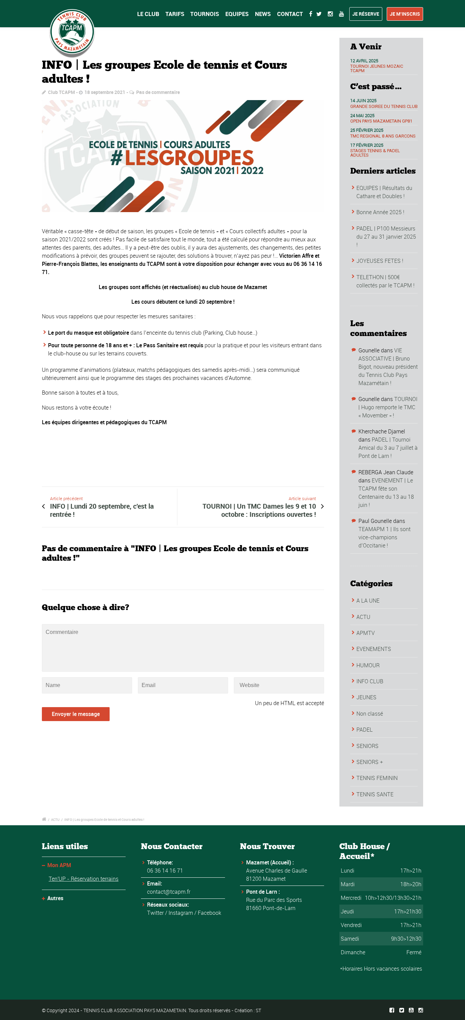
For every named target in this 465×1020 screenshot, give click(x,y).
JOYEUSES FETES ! (379, 261)
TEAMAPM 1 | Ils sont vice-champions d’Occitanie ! (384, 537)
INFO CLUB (369, 681)
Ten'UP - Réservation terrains (83, 878)
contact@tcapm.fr (168, 891)
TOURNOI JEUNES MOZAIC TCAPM (376, 68)
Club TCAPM (61, 92)
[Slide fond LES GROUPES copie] (183, 156)
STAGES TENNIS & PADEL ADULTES (375, 153)
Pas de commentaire (158, 92)
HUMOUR (368, 665)
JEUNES (366, 697)
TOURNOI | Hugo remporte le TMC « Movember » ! (387, 407)
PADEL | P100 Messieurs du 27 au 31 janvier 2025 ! (386, 237)
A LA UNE (368, 600)
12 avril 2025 (364, 61)
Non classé (369, 713)
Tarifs (175, 14)
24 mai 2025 (362, 115)
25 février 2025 (366, 130)
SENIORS (367, 746)
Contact (290, 14)
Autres (55, 898)
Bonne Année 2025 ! (380, 212)
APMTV (365, 633)
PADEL (364, 729)
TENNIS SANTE (375, 794)
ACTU (363, 617)
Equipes (237, 14)
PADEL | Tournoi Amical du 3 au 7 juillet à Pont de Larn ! (388, 448)
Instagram (181, 913)
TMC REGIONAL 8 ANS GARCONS (383, 136)
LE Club (148, 14)
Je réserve (365, 14)
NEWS (263, 14)
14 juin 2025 (363, 100)
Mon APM (59, 865)
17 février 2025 (366, 145)
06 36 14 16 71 (165, 870)
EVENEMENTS (373, 649)
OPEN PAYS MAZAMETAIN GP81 (381, 121)
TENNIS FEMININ (377, 778)
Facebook (209, 913)
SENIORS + (369, 762)
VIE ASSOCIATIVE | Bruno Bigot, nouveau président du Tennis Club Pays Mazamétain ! (388, 367)
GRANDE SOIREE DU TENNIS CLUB (384, 106)
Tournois (204, 14)
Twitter (155, 913)
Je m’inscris (405, 14)
